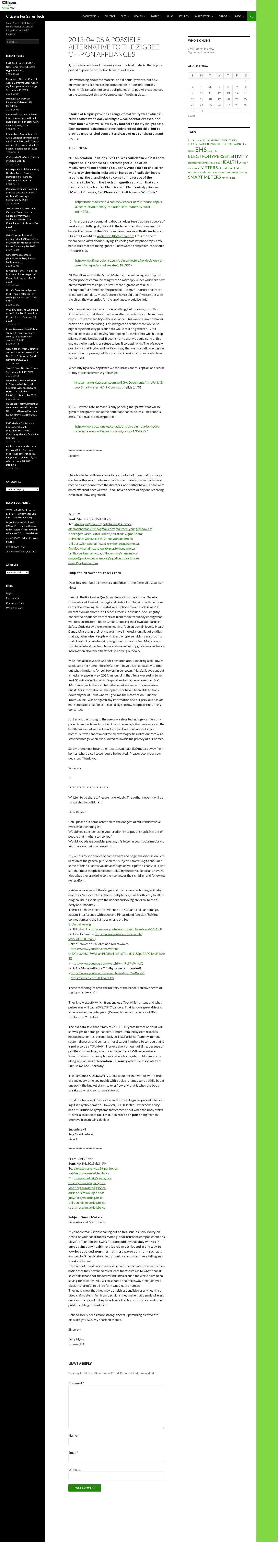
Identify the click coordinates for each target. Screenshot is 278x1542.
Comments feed (15, 603)
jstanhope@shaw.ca (87, 524)
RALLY (211, 172)
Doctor (191, 151)
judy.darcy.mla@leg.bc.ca (85, 1197)
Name (73, 1435)
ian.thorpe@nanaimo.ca (84, 553)
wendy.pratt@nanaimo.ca (117, 548)
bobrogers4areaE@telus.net (88, 534)
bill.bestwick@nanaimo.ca (86, 543)
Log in (9, 593)
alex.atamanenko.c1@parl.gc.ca (96, 1168)
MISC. (238, 16)
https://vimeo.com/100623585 (92, 978)
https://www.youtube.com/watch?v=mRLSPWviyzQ (107, 963)
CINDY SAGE (211, 144)
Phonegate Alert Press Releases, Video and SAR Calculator (19, 102)
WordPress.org (14, 607)
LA (240, 162)
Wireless (230, 177)
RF (216, 172)
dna (244, 144)
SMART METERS (204, 177)
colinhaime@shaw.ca (117, 524)
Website (74, 1469)
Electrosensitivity (197, 162)
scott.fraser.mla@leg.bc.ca (86, 1207)
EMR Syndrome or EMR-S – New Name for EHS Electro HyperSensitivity (20, 67)
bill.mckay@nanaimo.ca (116, 538)
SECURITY (183, 16)
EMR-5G (223, 16)
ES (212, 162)
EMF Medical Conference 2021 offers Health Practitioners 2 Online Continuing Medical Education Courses (22, 430)
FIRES (217, 162)
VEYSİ (9, 510)
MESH (245, 162)
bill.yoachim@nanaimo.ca (120, 553)
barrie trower (195, 140)
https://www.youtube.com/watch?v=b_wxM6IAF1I (126, 929)
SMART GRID (224, 172)
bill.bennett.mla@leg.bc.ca (86, 1202)
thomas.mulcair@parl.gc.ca (92, 1178)
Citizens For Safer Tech (25, 16)
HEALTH (138, 16)
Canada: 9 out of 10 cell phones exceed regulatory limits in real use (20, 258)
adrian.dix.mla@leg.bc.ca (85, 1193)
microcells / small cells (229, 168)
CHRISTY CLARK (196, 144)
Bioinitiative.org (79, 924)
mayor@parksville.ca (83, 558)
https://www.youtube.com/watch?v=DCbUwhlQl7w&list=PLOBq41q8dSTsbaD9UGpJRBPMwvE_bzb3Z (116, 953)
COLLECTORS (225, 144)
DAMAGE (237, 144)
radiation (202, 172)
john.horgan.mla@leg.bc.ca (87, 1188)
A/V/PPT (155, 16)
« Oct (191, 115)
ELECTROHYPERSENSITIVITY (218, 156)
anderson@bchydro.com (115, 236)
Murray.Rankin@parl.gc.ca (86, 1183)
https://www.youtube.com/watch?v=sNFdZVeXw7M (107, 973)
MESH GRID (194, 168)
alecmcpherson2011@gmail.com (91, 529)
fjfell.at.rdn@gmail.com (125, 534)
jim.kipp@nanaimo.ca (83, 548)
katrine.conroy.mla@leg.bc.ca (88, 1173)
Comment (76, 1383)
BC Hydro (207, 140)
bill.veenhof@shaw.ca (83, 538)
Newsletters (88, 16)
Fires (123, 16)
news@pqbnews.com (83, 563)
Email (73, 1452)
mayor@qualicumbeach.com (119, 558)
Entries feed (13, 598)
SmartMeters (202, 16)
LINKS (170, 16)
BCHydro (216, 140)
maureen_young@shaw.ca (133, 529)
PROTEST (192, 172)
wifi (223, 177)
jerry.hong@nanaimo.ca (122, 543)
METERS (209, 167)
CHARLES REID (229, 140)
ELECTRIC (212, 151)
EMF (208, 162)
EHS (201, 149)
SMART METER (239, 172)
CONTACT (109, 16)
